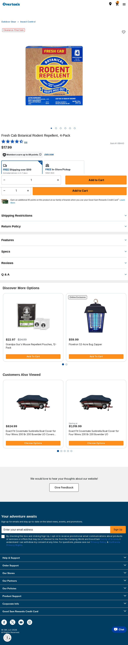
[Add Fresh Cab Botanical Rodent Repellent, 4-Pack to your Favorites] (123, 31)
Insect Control (28, 21)
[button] (68, 201)
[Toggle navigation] (123, 4)
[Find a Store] (110, 3)
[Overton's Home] (11, 4)
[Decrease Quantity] (4, 190)
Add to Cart (80, 190)
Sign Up (118, 529)
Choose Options (33, 443)
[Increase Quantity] (29, 190)
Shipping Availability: (15, 180)
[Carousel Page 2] (66, 364)
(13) (25, 142)
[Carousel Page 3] (65, 451)
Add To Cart (33, 356)
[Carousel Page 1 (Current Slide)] (63, 364)
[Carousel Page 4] (68, 451)
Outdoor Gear (8, 21)
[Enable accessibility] (7, 638)
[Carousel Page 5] (71, 451)
